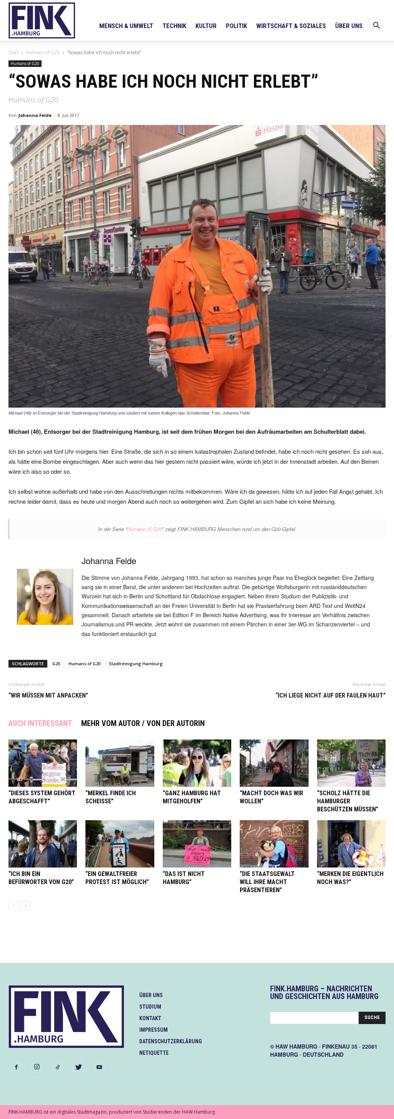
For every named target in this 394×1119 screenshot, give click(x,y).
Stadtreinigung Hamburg (136, 663)
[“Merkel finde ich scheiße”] (119, 763)
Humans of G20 (43, 52)
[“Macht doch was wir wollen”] (274, 763)
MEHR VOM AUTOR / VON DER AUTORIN (143, 723)
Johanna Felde (35, 115)
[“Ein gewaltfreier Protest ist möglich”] (119, 844)
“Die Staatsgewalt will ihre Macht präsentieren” (267, 882)
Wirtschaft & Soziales (291, 26)
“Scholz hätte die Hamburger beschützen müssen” (347, 801)
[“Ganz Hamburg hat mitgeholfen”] (197, 763)
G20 (56, 663)
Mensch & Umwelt (126, 26)
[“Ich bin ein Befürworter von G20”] (42, 844)
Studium (150, 1007)
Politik (236, 26)
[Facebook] (16, 1067)
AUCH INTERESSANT (40, 723)
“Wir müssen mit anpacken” (48, 695)
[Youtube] (99, 1067)
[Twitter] (78, 1067)
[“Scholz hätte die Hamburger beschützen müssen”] (351, 763)
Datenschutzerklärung (170, 1041)
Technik (174, 26)
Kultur (206, 26)
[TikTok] (57, 1067)
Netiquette (154, 1053)
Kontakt (150, 1018)
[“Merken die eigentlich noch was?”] (351, 844)
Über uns (348, 26)
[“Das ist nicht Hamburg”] (197, 844)
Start (13, 52)
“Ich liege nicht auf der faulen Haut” (330, 695)
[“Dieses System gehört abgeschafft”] (42, 763)
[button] (376, 26)
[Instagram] (37, 1067)
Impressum (153, 1030)
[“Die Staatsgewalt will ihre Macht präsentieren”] (274, 844)
